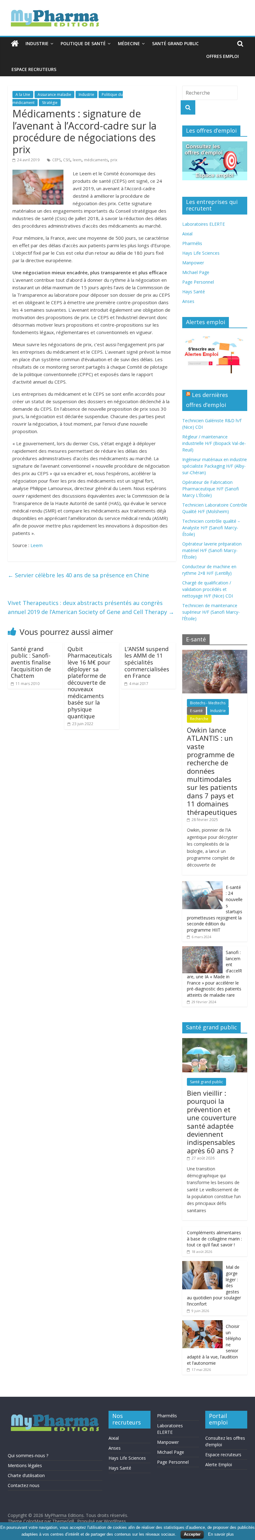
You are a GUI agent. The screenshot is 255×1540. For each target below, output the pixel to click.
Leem (36, 545)
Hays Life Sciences (201, 253)
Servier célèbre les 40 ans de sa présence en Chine (78, 575)
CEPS (56, 160)
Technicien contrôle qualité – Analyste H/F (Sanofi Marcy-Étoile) (211, 527)
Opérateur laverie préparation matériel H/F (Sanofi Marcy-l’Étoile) (212, 550)
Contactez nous (23, 1485)
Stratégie (50, 102)
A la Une (23, 94)
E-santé (196, 710)
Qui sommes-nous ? (28, 1455)
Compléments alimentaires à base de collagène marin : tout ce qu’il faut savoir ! (214, 1239)
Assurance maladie (54, 94)
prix (113, 160)
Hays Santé (193, 292)
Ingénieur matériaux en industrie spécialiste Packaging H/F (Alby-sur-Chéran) (214, 465)
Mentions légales (25, 1465)
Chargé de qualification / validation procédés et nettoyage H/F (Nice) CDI (207, 589)
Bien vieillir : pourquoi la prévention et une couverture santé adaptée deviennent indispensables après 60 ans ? (211, 1121)
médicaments (96, 160)
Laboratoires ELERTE (203, 224)
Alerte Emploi (218, 1464)
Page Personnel (198, 282)
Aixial (187, 234)
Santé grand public (175, 43)
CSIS (66, 160)
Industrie (37, 43)
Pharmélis (192, 243)
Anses (188, 301)
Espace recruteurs (34, 69)
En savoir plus (221, 1534)
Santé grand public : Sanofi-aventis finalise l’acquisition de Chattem (31, 662)
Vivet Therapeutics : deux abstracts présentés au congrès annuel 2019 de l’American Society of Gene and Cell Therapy (91, 607)
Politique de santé (83, 43)
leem (77, 160)
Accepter (192, 1534)
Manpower (193, 263)
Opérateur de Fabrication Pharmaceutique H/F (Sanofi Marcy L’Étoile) (210, 488)
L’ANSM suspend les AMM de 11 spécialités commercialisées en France (146, 662)
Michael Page (195, 272)
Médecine (129, 43)
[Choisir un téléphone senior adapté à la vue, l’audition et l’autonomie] (202, 1323)
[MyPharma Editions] (15, 43)
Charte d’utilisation (26, 1475)
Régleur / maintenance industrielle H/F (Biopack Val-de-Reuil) (214, 443)
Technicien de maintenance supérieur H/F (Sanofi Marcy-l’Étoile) (211, 611)
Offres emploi (222, 56)
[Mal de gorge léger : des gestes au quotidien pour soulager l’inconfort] (202, 1264)
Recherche (199, 718)
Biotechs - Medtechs (207, 703)
